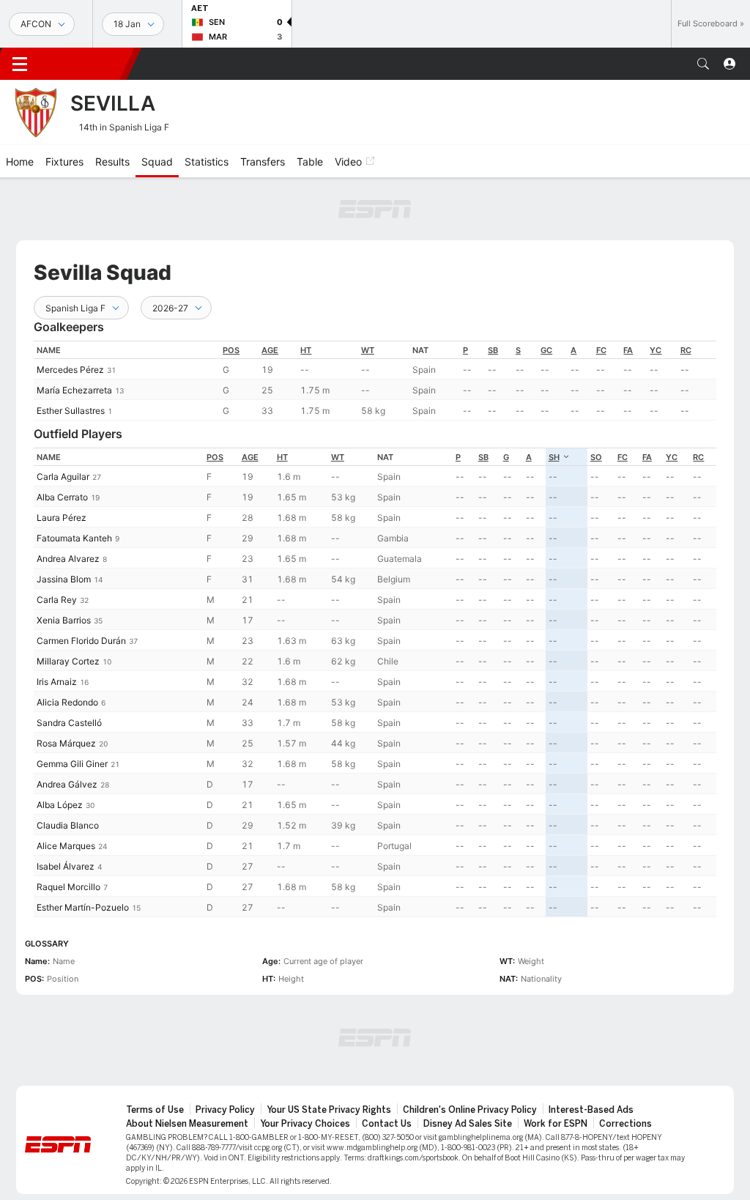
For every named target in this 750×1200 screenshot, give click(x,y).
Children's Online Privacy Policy (470, 1110)
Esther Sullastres (71, 410)
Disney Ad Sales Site (467, 1124)
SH (554, 457)
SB (493, 350)
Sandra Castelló (69, 722)
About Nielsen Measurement (187, 1124)
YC (655, 350)
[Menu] (20, 64)
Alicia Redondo (67, 702)
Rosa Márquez (66, 743)
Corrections (625, 1124)
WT (367, 350)
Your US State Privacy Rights (329, 1110)
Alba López (60, 804)
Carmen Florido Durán (81, 640)
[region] (375, 381)
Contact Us (387, 1124)
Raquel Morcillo (68, 886)
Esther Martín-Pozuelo (83, 907)
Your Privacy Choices (305, 1124)
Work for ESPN (555, 1124)
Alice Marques (66, 845)
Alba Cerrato (62, 497)
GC (546, 350)
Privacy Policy (225, 1110)
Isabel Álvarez (65, 866)
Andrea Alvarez (68, 558)
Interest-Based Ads (591, 1110)
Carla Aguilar (63, 476)
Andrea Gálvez (67, 784)
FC (601, 350)
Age (269, 350)
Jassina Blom (64, 579)
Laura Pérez (61, 517)
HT (305, 350)
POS (231, 350)
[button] (703, 64)
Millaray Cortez (68, 661)
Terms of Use (155, 1110)
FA (628, 350)
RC (685, 350)
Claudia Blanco (68, 825)
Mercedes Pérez (70, 369)
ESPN (86, 64)
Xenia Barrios (64, 620)
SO (596, 457)
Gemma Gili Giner (72, 763)
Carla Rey (57, 599)
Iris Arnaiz (57, 681)
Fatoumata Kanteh (74, 538)
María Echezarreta (74, 390)
